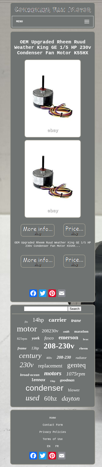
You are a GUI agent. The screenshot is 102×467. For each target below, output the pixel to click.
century (30, 355)
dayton (71, 398)
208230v (50, 330)
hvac (85, 339)
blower (74, 390)
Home (52, 418)
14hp (38, 320)
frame (22, 348)
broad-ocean (29, 375)
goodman (67, 380)
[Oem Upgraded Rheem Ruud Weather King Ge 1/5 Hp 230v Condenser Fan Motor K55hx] (52, 99)
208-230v (59, 346)
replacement (50, 366)
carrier (57, 319)
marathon (81, 331)
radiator (81, 358)
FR (57, 446)
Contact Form (53, 425)
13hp (35, 348)
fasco (49, 337)
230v (26, 365)
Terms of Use (53, 439)
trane (76, 320)
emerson (68, 337)
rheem (83, 348)
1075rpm (75, 374)
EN (48, 446)
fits (26, 321)
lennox (38, 380)
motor (27, 328)
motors (52, 373)
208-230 (64, 357)
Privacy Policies (52, 432)
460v (49, 358)
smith (66, 331)
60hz (50, 398)
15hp (52, 381)
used (32, 398)
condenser (44, 387)
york (36, 338)
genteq (76, 365)
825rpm (22, 338)
